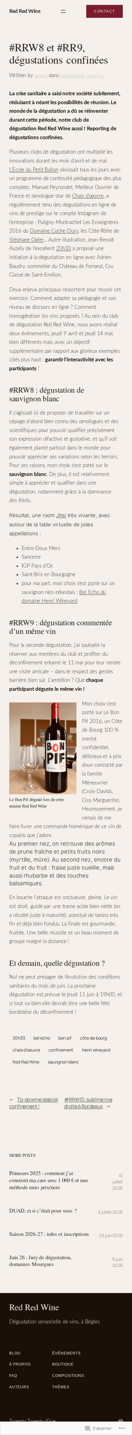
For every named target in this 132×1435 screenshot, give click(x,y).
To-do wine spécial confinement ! (33, 1103)
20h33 (63, 248)
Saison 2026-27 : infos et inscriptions (49, 1233)
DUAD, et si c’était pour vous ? (43, 1210)
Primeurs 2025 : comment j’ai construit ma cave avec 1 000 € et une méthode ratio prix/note (48, 1180)
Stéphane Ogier (26, 239)
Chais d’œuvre (87, 196)
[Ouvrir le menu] (63, 11)
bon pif (64, 1038)
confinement (61, 1050)
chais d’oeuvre (26, 1050)
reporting (95, 76)
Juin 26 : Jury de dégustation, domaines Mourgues (40, 1261)
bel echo (41, 1038)
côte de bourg (93, 1038)
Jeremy (41, 76)
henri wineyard (96, 1050)
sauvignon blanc (63, 1062)
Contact (104, 11)
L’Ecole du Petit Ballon (33, 169)
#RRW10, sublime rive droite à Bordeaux (88, 1103)
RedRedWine (72, 76)
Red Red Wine (24, 11)
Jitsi (61, 515)
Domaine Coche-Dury (54, 231)
